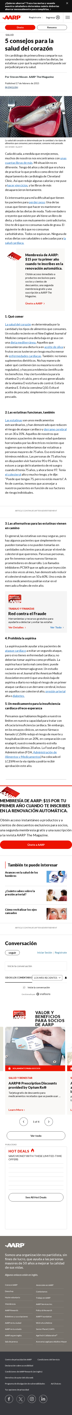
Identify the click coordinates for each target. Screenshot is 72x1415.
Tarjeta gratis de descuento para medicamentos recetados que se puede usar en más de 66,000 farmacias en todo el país (35, 1094)
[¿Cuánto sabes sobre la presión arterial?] (57, 895)
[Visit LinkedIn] (43, 1399)
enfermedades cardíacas (25, 356)
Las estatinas (13, 420)
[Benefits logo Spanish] (14, 601)
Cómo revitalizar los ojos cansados (21, 911)
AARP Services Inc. (44, 1304)
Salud (10, 34)
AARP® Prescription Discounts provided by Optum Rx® (33, 1085)
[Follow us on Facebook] (9, 1399)
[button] (23, 1121)
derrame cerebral (55, 429)
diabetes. (19, 696)
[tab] (18, 978)
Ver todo (56, 627)
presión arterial (55, 691)
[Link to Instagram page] (32, 1399)
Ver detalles (16, 627)
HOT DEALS (19, 1151)
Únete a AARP (34, 303)
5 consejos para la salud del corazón (29, 44)
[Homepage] (12, 17)
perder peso (37, 202)
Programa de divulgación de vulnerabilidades (25, 1383)
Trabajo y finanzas (21, 608)
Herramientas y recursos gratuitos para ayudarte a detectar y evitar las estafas (30, 620)
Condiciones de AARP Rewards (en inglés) (23, 1371)
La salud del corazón (18, 324)
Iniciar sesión (44, 952)
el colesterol (13, 474)
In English (11, 87)
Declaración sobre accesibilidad (19, 1365)
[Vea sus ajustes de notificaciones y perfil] (65, 977)
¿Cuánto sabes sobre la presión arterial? (20, 892)
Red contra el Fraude (27, 613)
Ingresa (50, 17)
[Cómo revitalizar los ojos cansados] (57, 914)
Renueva (52, 27)
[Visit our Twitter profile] (20, 1399)
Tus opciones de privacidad (17, 1389)
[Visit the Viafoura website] (43, 994)
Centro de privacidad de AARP (18, 1359)
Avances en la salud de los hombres (21, 874)
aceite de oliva (53, 347)
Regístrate (35, 17)
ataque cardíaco (15, 650)
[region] (36, 972)
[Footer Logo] (36, 1245)
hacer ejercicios (17, 185)
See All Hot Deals (36, 1197)
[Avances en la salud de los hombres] (57, 877)
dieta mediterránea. (23, 342)
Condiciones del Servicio (49, 1359)
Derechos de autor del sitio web (19, 1377)
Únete (20, 27)
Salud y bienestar (20, 1078)
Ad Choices (56, 1383)
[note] (36, 143)
